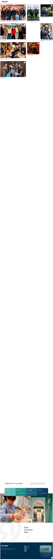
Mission (25, 547)
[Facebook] (42, 556)
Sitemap (25, 551)
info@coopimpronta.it (3, 550)
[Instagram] (45, 556)
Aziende (25, 549)
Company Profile (26, 546)
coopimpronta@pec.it (9, 550)
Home (25, 545)
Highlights (25, 550)
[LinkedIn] (47, 556)
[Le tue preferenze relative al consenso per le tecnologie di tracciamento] (51, 557)
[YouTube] (49, 556)
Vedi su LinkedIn (43, 554)
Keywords (25, 548)
